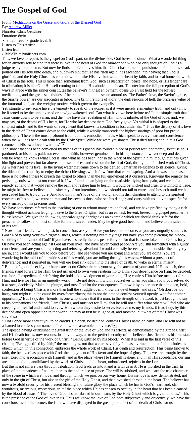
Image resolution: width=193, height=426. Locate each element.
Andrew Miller (20, 27)
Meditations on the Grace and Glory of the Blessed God (57, 22)
